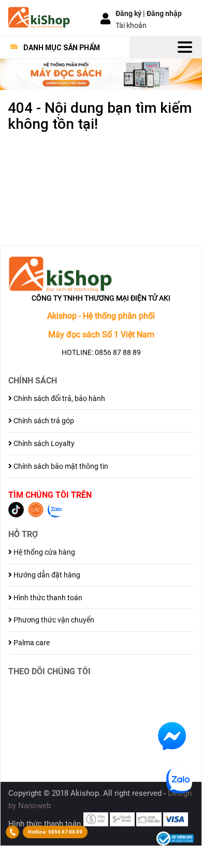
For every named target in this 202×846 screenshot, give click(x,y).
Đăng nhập (164, 13)
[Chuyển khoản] (122, 818)
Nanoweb (34, 805)
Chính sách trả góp (43, 421)
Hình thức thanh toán (47, 597)
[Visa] (175, 818)
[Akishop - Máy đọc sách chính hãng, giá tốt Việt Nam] (39, 17)
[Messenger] (172, 735)
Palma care (31, 643)
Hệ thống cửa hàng (43, 552)
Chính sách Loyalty (43, 443)
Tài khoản (131, 25)
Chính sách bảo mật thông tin (60, 466)
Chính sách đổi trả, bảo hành (58, 398)
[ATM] (148, 818)
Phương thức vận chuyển (53, 620)
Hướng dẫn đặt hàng (46, 575)
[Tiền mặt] (95, 818)
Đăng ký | (131, 13)
